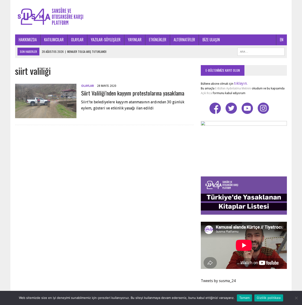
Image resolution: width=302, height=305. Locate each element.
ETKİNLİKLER (157, 39)
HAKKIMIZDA (28, 39)
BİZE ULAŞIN (211, 39)
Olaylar (87, 86)
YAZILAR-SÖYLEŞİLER (106, 39)
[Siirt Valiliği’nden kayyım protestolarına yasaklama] (45, 115)
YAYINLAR (135, 39)
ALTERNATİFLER (184, 39)
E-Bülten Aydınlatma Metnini (233, 88)
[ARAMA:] (261, 51)
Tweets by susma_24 (218, 281)
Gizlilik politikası (269, 298)
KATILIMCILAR (54, 39)
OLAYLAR (77, 39)
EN (281, 39)
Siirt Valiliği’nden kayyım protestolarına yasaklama (132, 93)
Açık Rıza (206, 93)
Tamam (244, 298)
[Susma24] (151, 17)
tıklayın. (240, 83)
